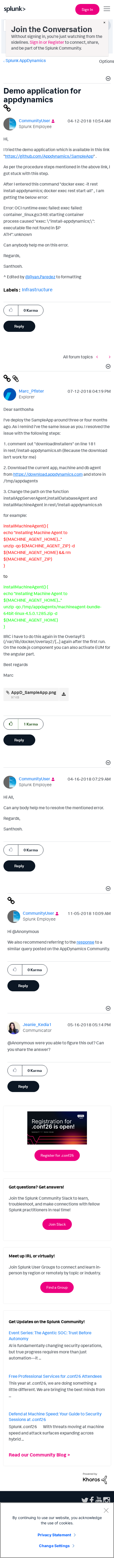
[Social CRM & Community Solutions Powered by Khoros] (95, 1478)
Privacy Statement (54, 1535)
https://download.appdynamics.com (48, 474)
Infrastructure (37, 289)
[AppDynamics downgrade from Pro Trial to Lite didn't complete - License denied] (108, 357)
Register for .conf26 (57, 1155)
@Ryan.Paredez (40, 276)
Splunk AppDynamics (26, 60)
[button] (107, 79)
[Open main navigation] (107, 8)
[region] (57, 1530)
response (85, 942)
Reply (19, 326)
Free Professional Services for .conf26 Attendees (55, 1376)
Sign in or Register (47, 42)
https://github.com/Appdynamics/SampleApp (49, 156)
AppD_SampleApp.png (33, 692)
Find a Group (57, 1287)
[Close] (106, 1510)
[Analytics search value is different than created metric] (98, 357)
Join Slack (57, 1224)
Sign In (87, 9)
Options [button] (105, 61)
